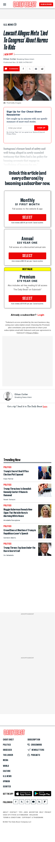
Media (5, 760)
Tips (20, 812)
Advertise (33, 812)
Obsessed (7, 750)
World (6, 766)
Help (41, 812)
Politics (7, 745)
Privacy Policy (11, 134)
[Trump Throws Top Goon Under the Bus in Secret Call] (44, 555)
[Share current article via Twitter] (29, 68)
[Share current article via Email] (35, 68)
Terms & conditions (12, 817)
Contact (13, 812)
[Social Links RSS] (39, 802)
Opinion (6, 781)
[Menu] (7, 4)
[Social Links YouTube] (33, 802)
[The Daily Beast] (24, 5)
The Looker (8, 755)
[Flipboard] (45, 802)
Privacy (48, 812)
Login (41, 315)
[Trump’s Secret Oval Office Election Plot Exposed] (44, 478)
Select (27, 217)
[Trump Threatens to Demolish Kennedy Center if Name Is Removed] (44, 496)
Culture (7, 771)
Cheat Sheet (8, 739)
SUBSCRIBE (46, 4)
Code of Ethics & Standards (15, 815)
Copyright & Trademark (32, 817)
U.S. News (7, 776)
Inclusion (33, 815)
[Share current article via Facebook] (23, 68)
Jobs (26, 812)
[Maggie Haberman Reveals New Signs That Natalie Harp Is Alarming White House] (44, 517)
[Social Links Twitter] (21, 802)
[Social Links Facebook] (15, 802)
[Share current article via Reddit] (42, 68)
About (5, 812)
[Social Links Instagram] (27, 802)
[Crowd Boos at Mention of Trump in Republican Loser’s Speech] (44, 537)
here (45, 406)
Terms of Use (37, 132)
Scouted (7, 786)
